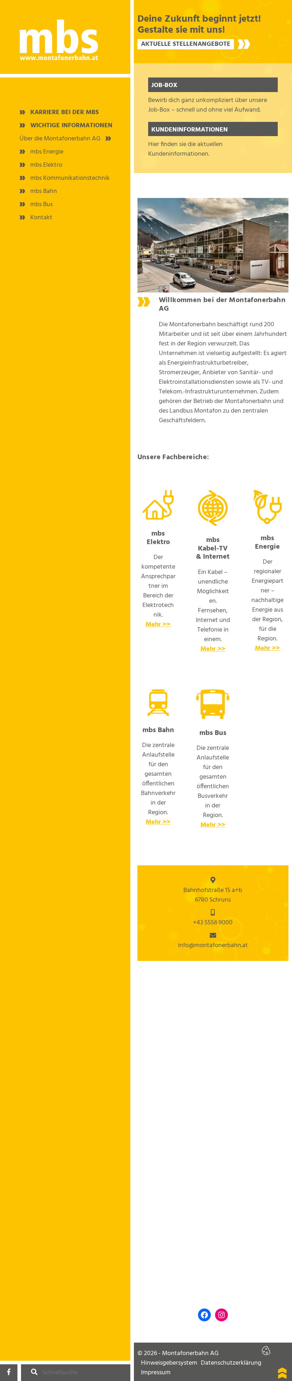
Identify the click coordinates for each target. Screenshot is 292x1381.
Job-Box (164, 85)
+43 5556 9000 (213, 923)
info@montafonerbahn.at (213, 945)
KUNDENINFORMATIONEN (189, 130)
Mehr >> (158, 624)
